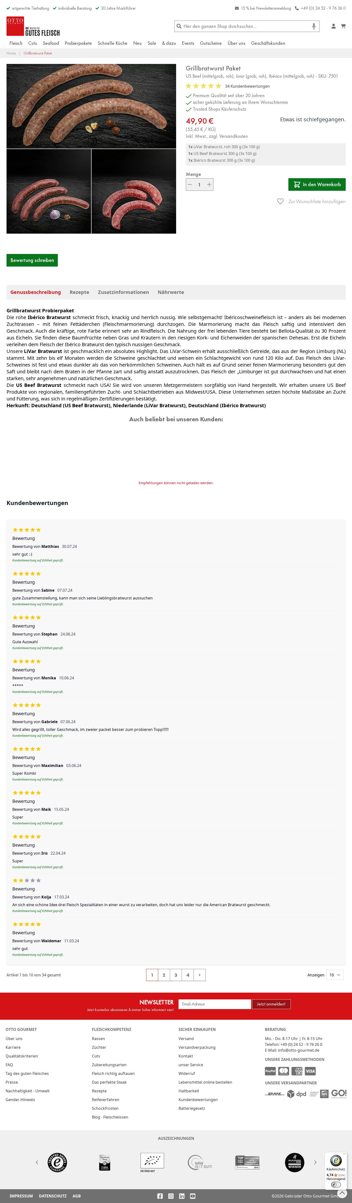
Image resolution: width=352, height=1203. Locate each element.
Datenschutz (53, 1196)
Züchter (99, 1047)
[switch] (336, 1185)
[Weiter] (315, 1162)
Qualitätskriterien (22, 1056)
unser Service (191, 1064)
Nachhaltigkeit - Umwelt (28, 1091)
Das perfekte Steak (109, 1082)
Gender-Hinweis (20, 1099)
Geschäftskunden (268, 43)
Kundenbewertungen (198, 1099)
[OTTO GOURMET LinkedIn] (182, 1196)
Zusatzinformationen (123, 292)
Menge (193, 174)
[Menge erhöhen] (209, 184)
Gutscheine (211, 43)
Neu (137, 43)
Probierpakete (78, 43)
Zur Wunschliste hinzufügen (317, 201)
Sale (152, 43)
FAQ (9, 1064)
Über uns (236, 43)
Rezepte (79, 292)
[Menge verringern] (190, 184)
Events (188, 43)
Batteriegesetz (192, 1108)
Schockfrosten (105, 1108)
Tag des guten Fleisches (27, 1073)
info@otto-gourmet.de (298, 1050)
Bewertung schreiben (32, 260)
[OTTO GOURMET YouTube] (193, 1196)
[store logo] (33, 26)
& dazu (169, 43)
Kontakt (186, 1056)
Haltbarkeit (189, 1091)
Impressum (21, 1196)
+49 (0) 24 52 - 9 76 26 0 (323, 8)
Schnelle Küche (112, 43)
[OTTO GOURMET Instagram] (171, 1196)
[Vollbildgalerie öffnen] (91, 149)
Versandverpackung (197, 1047)
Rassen (98, 1038)
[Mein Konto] (333, 26)
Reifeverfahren (105, 1099)
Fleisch (15, 43)
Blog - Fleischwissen (110, 1117)
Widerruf (187, 1073)
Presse (12, 1082)
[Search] (179, 26)
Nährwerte (171, 292)
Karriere (13, 1047)
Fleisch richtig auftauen (113, 1073)
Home (11, 53)
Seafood (51, 43)
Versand (186, 1038)
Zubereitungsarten (109, 1064)
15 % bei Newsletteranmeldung (266, 8)
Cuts (32, 43)
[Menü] (344, 1155)
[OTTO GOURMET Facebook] (160, 1196)
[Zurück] (37, 1162)
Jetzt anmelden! (271, 1004)
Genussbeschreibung (35, 292)
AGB (77, 1196)
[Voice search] (313, 26)
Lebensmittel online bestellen (205, 1082)
